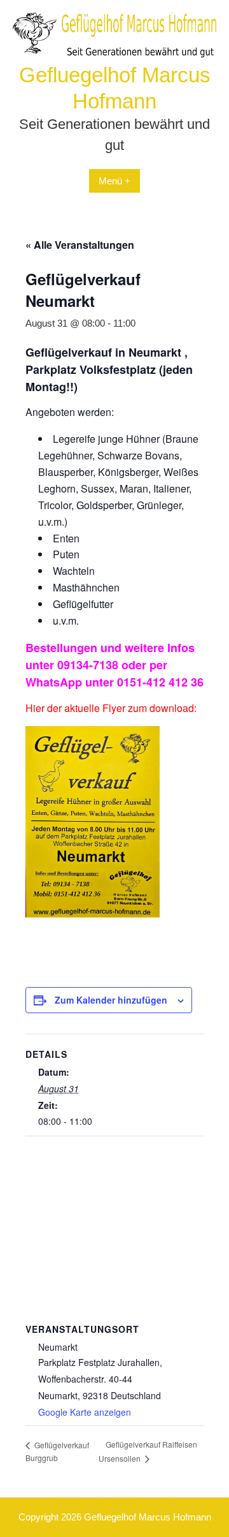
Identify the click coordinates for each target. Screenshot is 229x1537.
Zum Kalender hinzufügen (111, 999)
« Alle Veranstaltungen (79, 244)
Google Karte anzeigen (84, 1412)
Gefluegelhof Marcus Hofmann (147, 1516)
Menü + (114, 180)
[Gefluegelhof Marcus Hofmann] (114, 53)
